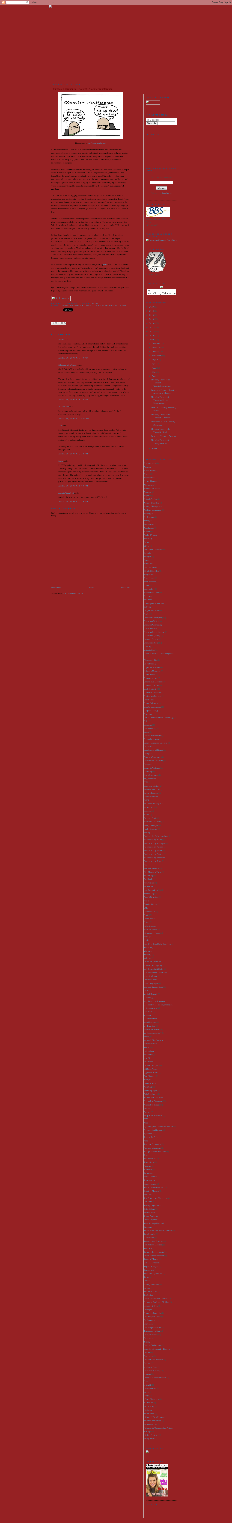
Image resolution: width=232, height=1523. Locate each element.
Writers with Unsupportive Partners (158, 1428)
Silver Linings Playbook (154, 1223)
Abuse (146, 474)
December (156, 343)
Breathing (148, 600)
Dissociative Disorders (153, 760)
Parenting (148, 1087)
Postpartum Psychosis (153, 1115)
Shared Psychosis (151, 1219)
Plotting (147, 1112)
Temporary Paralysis (152, 1313)
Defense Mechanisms (153, 735)
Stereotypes (149, 1270)
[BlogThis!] (55, 323)
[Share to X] (58, 323)
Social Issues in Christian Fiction (158, 1230)
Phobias (147, 1108)
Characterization (151, 643)
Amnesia (147, 492)
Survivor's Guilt (150, 1291)
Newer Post (56, 587)
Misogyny (148, 1015)
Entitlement (149, 807)
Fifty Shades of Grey (152, 872)
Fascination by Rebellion (154, 857)
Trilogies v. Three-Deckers (155, 1377)
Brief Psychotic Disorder (154, 603)
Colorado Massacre (152, 671)
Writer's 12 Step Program (154, 1417)
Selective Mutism (151, 1191)
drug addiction (150, 778)
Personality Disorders (153, 1101)
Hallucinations (150, 926)
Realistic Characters (152, 1148)
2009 (151, 339)
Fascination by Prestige (154, 854)
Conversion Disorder (152, 692)
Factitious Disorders (152, 822)
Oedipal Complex (151, 1065)
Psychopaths (149, 1133)
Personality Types (151, 1105)
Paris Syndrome (150, 1094)
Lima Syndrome (150, 976)
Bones (146, 585)
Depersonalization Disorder (155, 743)
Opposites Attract (151, 1072)
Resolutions (149, 1162)
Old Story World (151, 1069)
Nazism (147, 1047)
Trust (146, 1381)
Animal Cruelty (150, 499)
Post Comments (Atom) (73, 593)
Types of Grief (150, 1388)
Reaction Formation (152, 1144)
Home (91, 587)
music (146, 1036)
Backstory (148, 538)
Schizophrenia (150, 1184)
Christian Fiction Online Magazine (158, 653)
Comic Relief (149, 674)
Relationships (149, 1158)
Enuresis (147, 811)
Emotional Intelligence (153, 804)
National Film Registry (153, 1040)
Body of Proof (150, 582)
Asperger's (148, 520)
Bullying (147, 607)
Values (146, 1392)
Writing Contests (151, 1435)
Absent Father (149, 470)
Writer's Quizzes (150, 1424)
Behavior (148, 553)
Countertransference (71, 305)
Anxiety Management (153, 506)
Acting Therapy (150, 481)
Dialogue (148, 753)
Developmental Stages (153, 750)
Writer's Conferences (152, 1420)
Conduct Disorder (151, 685)
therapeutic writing (152, 1331)
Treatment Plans (150, 1367)
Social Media (149, 1234)
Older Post (125, 587)
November (156, 347)
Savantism (148, 1173)
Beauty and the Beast (153, 549)
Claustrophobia (150, 660)
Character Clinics (151, 621)
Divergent (148, 764)
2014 (151, 319)
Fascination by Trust (152, 861)
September (156, 355)
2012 (151, 327)
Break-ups (148, 596)
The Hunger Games (152, 1316)
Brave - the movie (151, 592)
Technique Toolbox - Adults (155, 1299)
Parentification (150, 1083)
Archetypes (148, 513)
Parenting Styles (151, 1090)
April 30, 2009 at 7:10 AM (73, 358)
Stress (146, 1277)
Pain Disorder (149, 1076)
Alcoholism (149, 485)
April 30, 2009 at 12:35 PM (73, 418)
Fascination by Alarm (153, 840)
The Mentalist (150, 1320)
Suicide (147, 1288)
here (105, 264)
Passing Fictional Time (153, 1097)
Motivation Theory (152, 1029)
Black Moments (150, 567)
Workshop (148, 1410)
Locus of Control (151, 979)
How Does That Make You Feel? (157, 944)
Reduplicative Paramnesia (155, 1151)
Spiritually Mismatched (154, 1255)
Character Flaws (150, 628)
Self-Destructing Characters (155, 1198)
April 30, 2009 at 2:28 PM (73, 454)
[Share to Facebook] (61, 323)
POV (146, 1119)
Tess (60, 425)
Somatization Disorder (153, 1241)
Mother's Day (149, 1026)
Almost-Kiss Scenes (152, 488)
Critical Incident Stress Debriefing (158, 717)
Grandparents (149, 911)
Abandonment (150, 463)
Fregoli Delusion (151, 897)
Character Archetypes (153, 617)
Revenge (147, 1166)
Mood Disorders (150, 1018)
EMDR (147, 800)
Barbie (146, 542)
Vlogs (146, 1395)
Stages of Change (151, 1259)
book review (149, 589)
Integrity (147, 954)
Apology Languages (152, 510)
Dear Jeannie (149, 728)
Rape (146, 1141)
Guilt (146, 922)
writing (147, 1431)
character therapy (151, 639)
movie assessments (152, 1033)
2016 (151, 311)
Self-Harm (148, 1201)
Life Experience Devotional (155, 972)
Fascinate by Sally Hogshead (156, 836)
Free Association (151, 890)
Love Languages (151, 983)
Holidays (147, 936)
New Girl (147, 1058)
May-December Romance (154, 1001)
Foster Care (148, 886)
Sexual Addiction (151, 1216)
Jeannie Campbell (66, 493)
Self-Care (148, 1194)
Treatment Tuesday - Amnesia (163, 436)
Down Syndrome (151, 775)
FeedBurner (167, 193)
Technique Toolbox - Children (157, 1302)
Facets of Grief (150, 818)
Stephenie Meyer (151, 1266)
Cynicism (148, 725)
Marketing (148, 997)
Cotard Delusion (151, 703)
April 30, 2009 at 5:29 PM (73, 501)
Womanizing (149, 1406)
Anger (146, 495)
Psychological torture (153, 1130)
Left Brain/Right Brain (153, 969)
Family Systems (150, 829)
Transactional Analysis (153, 1359)
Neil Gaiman (149, 1051)
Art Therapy (149, 517)
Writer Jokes (149, 1413)
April (154, 376)
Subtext (147, 1281)
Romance (148, 1169)
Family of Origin (151, 825)
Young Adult (149, 1438)
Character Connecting (153, 625)
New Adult (148, 1054)
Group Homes (149, 918)
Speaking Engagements (154, 1252)
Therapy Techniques (152, 1345)
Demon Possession (151, 739)
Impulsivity (149, 947)
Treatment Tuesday (152, 1370)
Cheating (148, 646)
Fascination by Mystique (154, 843)
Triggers (147, 1374)
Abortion (147, 467)
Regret (146, 1155)
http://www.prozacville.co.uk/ (97, 143)
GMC (146, 908)
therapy (89, 305)
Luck (146, 990)
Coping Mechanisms (152, 696)
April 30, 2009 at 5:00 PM (73, 486)
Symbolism (148, 1295)
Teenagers (148, 1309)
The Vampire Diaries (152, 1327)
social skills (149, 1237)
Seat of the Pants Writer (153, 1187)
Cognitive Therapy (152, 667)
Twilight (147, 1385)
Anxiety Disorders (151, 503)
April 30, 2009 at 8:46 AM (73, 399)
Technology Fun (151, 1306)
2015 (151, 315)
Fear (145, 865)
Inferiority (148, 951)
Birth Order (148, 564)
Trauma (147, 1363)
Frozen (146, 901)
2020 (151, 307)
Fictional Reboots (151, 868)
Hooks (146, 940)
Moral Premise (150, 1022)
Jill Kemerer (63, 407)
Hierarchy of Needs (152, 933)
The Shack (148, 1324)
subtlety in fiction (151, 1284)
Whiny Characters (151, 1399)
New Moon (148, 1062)
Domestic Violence (152, 768)
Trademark (148, 1356)
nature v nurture (150, 1044)
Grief (146, 915)
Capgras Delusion (151, 610)
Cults (146, 721)
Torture (147, 1352)
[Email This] (52, 323)
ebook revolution (151, 796)
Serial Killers (149, 1209)
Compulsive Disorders (153, 682)
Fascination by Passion (153, 847)
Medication (149, 1011)
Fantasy (147, 832)
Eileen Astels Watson (67, 365)
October (155, 351)
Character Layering (152, 635)
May (154, 372)
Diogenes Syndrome (152, 757)
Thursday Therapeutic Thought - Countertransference (161, 383)
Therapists (148, 1338)
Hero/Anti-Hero (150, 929)
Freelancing (149, 893)
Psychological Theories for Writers (158, 1126)
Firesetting (148, 875)
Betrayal (147, 556)
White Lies (148, 1403)
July (154, 364)
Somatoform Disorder (153, 1245)
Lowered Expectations (153, 987)
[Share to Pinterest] (64, 323)
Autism (147, 531)
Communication (151, 678)
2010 (151, 335)
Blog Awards (149, 574)
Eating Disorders (151, 793)
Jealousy (147, 958)
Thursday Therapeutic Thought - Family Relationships (160, 400)
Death (146, 732)
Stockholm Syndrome (153, 1273)
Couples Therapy (151, 710)
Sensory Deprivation (152, 1205)
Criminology (149, 714)
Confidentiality (150, 689)
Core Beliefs (149, 700)
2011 (151, 331)
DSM (146, 782)
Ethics (146, 814)
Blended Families (151, 571)
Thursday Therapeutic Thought (111, 305)
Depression (148, 746)
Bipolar (147, 560)
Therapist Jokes (150, 1334)
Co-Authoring (150, 664)
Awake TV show (150, 535)
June (154, 368)
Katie (60, 461)
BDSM (146, 546)
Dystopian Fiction (151, 786)
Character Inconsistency (154, 632)
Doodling (148, 771)
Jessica (61, 339)
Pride (146, 1123)
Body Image (149, 578)
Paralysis (147, 1080)
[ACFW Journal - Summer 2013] (147, 1452)
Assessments (149, 524)
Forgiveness (149, 883)
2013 (151, 323)
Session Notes (149, 1212)
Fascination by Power (153, 850)
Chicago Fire (149, 650)
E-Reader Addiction (152, 789)
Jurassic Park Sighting (153, 965)
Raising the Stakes (151, 1137)
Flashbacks (148, 879)
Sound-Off (148, 1248)
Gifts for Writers (150, 904)
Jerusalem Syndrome (152, 961)
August (155, 360)
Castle (146, 614)
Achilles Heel (149, 477)
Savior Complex (151, 1176)
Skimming (148, 1227)
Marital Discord (150, 994)
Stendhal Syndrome (152, 1263)
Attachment (149, 528)
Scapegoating (149, 1180)
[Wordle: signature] (61, 298)
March (155, 448)
